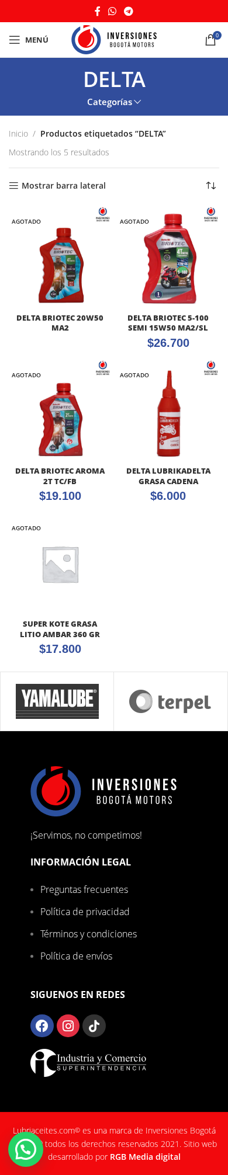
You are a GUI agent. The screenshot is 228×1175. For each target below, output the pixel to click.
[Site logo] (113, 38)
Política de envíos (76, 956)
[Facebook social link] (97, 11)
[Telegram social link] (128, 11)
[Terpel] (170, 701)
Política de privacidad (85, 911)
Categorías (109, 102)
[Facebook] (42, 1026)
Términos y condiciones (88, 933)
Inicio (18, 133)
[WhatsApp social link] (112, 11)
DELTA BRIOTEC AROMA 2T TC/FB (60, 476)
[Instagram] (68, 1026)
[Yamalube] (57, 701)
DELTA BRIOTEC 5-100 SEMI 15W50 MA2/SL (168, 323)
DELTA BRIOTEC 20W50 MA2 (59, 323)
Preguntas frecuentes (84, 889)
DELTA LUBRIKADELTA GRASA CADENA (168, 476)
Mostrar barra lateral (64, 186)
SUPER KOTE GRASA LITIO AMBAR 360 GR (60, 629)
